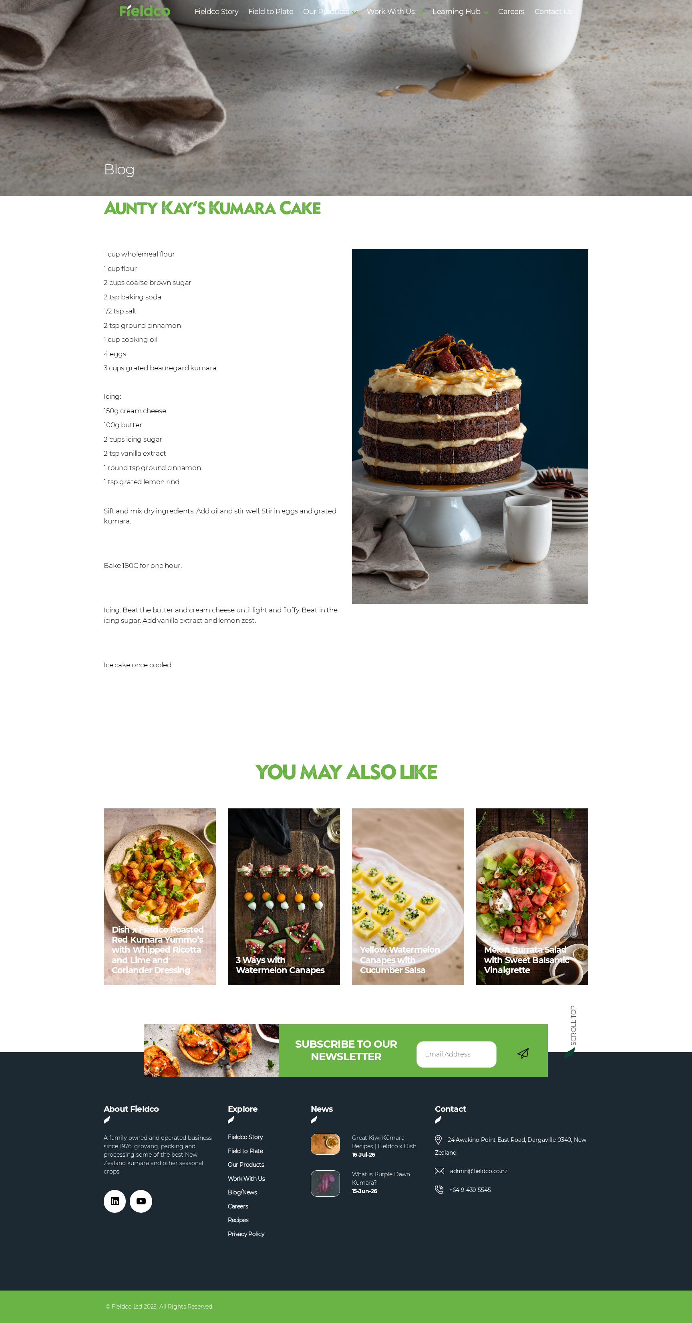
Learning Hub (456, 12)
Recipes (238, 1220)
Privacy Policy (246, 1234)
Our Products (326, 12)
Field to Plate (270, 12)
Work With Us (390, 12)
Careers (511, 12)
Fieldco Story (217, 12)
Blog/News (242, 1192)
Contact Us (553, 12)
